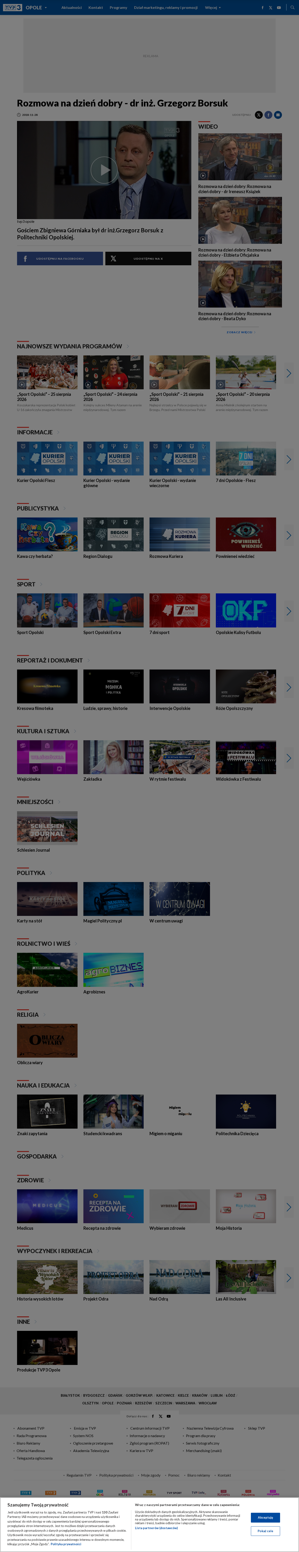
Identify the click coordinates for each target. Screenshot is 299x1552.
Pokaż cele (265, 1531)
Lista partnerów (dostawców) (156, 1528)
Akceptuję (265, 1517)
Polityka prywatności (66, 1544)
